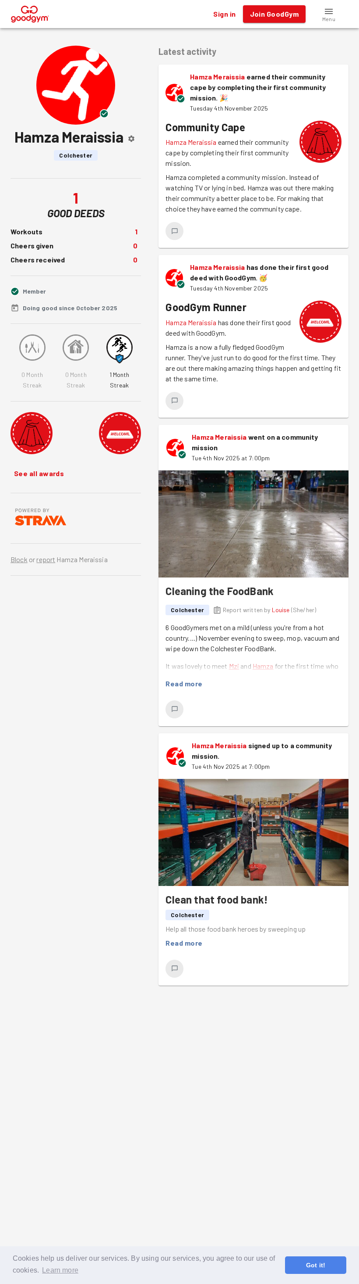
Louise (281, 609)
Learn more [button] (60, 1270)
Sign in (224, 14)
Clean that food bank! (216, 899)
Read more (183, 683)
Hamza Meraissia (217, 76)
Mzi (234, 666)
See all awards (39, 473)
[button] (328, 14)
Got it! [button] (315, 1265)
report (45, 559)
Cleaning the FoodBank (219, 591)
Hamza (263, 666)
